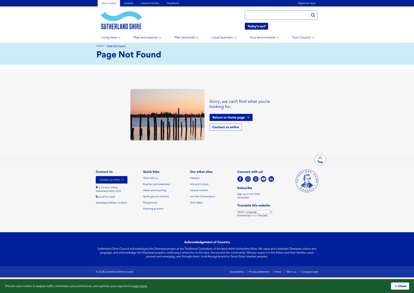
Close (402, 286)
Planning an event (153, 208)
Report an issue (307, 3)
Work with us (150, 177)
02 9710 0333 (107, 196)
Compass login (309, 271)
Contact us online (225, 127)
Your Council (301, 37)
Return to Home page (228, 117)
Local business (222, 37)
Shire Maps (196, 202)
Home (100, 46)
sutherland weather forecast (316, 26)
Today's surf (256, 26)
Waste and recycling (154, 190)
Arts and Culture (199, 184)
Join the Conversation (202, 196)
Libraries (195, 177)
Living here (109, 37)
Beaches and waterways (156, 184)
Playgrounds (150, 202)
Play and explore (146, 37)
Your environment (262, 37)
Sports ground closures (156, 196)
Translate (262, 215)
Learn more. (139, 286)
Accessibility (237, 271)
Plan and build (184, 37)
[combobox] (276, 15)
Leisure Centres (199, 190)
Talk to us (291, 271)
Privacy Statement (259, 271)
